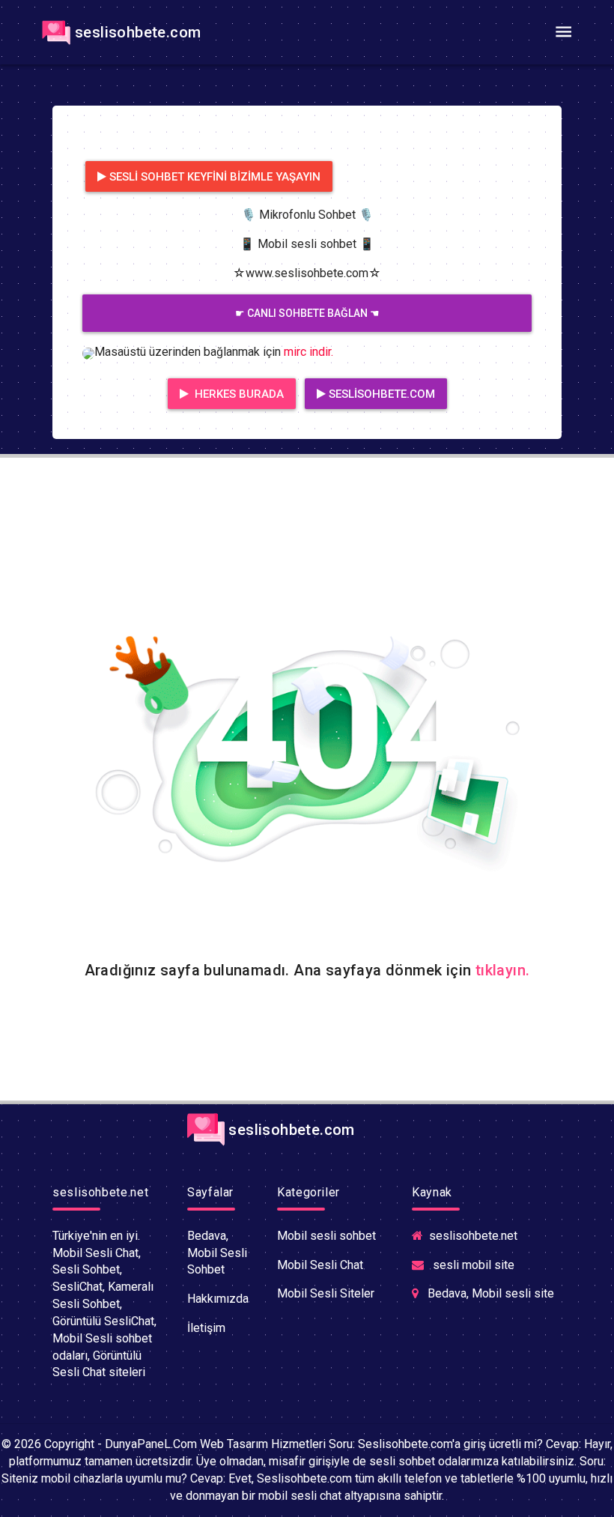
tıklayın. (502, 970)
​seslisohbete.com (138, 32)
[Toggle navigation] (563, 32)
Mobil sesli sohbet (326, 1236)
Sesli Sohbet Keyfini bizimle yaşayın (214, 177)
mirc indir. (308, 352)
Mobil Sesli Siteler (325, 1293)
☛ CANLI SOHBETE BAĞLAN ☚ (307, 313)
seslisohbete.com (382, 394)
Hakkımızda (218, 1299)
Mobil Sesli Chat (320, 1265)
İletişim (206, 1328)
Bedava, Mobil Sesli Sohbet (217, 1253)
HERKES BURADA (238, 394)
